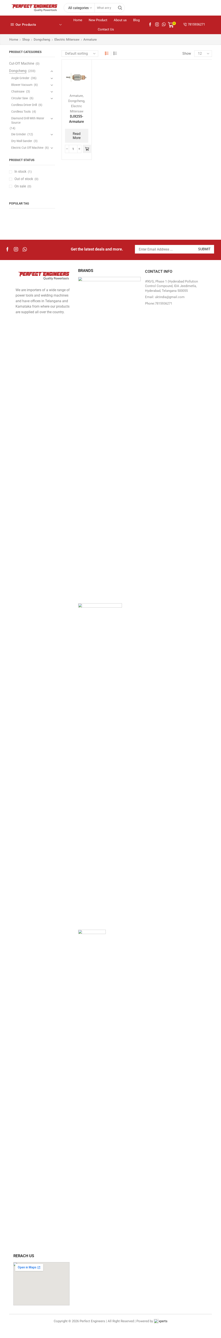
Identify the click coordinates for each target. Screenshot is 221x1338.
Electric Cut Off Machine (27, 147)
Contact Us (106, 29)
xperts (163, 1321)
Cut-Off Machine (21, 63)
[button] (87, 149)
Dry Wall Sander (21, 141)
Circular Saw (19, 98)
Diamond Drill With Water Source (27, 120)
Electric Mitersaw (66, 40)
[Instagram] (157, 24)
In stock (23, 171)
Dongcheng (42, 40)
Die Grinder (18, 134)
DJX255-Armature (76, 119)
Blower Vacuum (21, 84)
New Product (98, 20)
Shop (26, 40)
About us (120, 20)
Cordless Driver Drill (24, 105)
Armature (76, 96)
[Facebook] (150, 24)
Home (77, 20)
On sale (22, 186)
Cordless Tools (21, 111)
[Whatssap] (164, 24)
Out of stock (26, 179)
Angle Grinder (20, 78)
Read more (77, 136)
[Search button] (120, 7)
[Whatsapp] (24, 249)
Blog (136, 20)
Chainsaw (18, 91)
